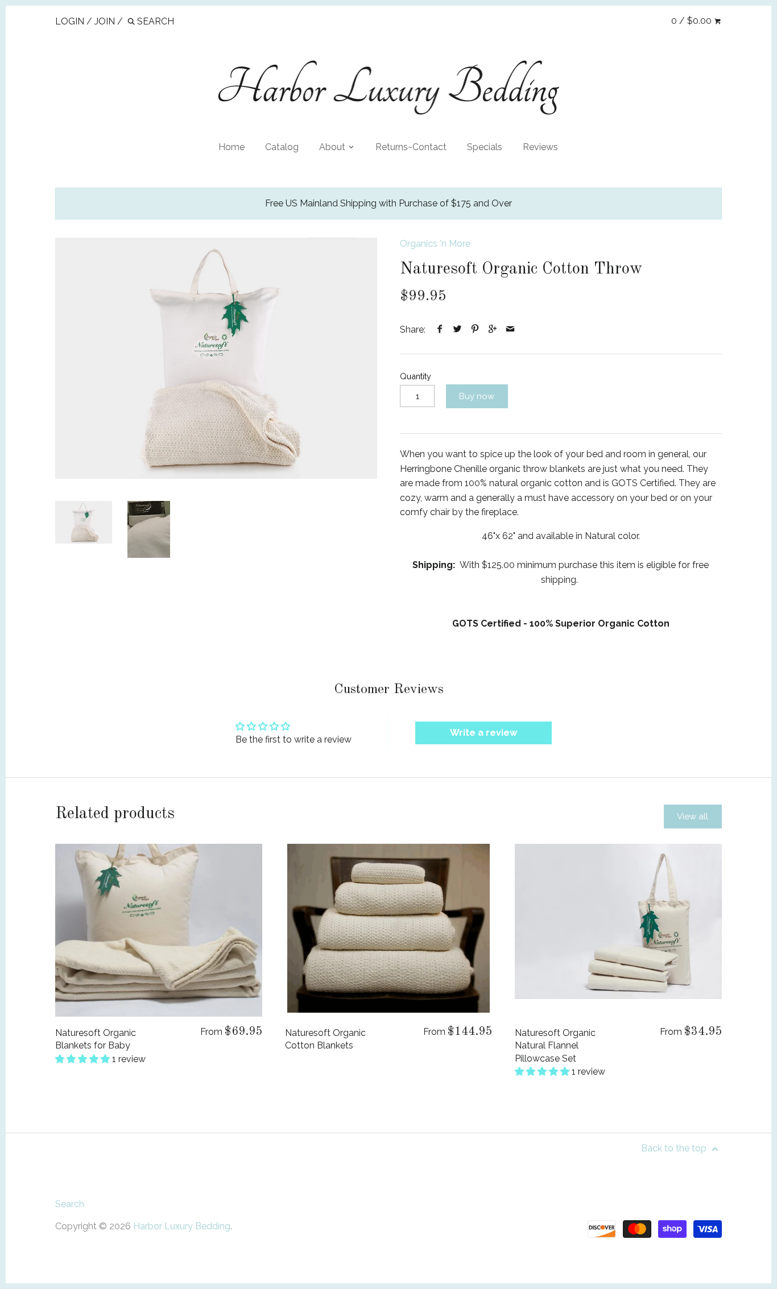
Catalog (282, 147)
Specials (484, 147)
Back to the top (675, 1148)
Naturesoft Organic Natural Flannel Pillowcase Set (555, 1045)
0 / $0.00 (692, 20)
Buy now (476, 396)
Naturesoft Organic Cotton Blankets (325, 1039)
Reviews (540, 147)
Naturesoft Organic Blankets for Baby (95, 1039)
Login (69, 21)
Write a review (483, 732)
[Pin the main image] (475, 329)
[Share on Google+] (493, 329)
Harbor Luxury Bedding (181, 1226)
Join (104, 21)
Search (69, 1204)
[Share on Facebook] (440, 329)
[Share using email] (510, 329)
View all (692, 816)
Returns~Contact (411, 147)
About (333, 147)
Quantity (415, 376)
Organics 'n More (435, 243)
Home (231, 147)
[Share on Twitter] (458, 329)
